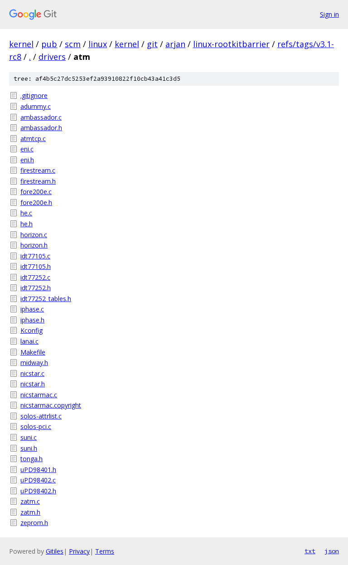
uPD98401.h (38, 469)
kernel (21, 44)
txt (309, 551)
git (152, 44)
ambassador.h (41, 127)
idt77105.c (35, 256)
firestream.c (37, 170)
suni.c (28, 437)
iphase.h (32, 320)
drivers (52, 56)
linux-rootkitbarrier (231, 44)
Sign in (329, 14)
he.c (26, 213)
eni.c (27, 149)
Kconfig (31, 330)
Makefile (32, 352)
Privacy (79, 551)
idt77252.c (35, 277)
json (331, 551)
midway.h (34, 362)
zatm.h (30, 512)
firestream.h (38, 181)
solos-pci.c (35, 426)
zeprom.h (34, 522)
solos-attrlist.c (41, 416)
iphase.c (32, 309)
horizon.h (34, 245)
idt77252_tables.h (45, 298)
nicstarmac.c (38, 394)
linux (97, 44)
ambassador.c (41, 117)
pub (49, 44)
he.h (26, 223)
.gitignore (34, 95)
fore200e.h (36, 202)
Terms (104, 551)
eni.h (27, 160)
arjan (175, 44)
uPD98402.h (38, 491)
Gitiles (54, 551)
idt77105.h (35, 266)
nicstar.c (32, 373)
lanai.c (29, 341)
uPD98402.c (38, 480)
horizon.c (33, 234)
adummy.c (35, 106)
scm (73, 44)
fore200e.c (36, 191)
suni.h (28, 448)
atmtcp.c (33, 138)
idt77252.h (35, 287)
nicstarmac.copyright (50, 405)
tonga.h (31, 458)
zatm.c (30, 501)
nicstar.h (32, 384)
